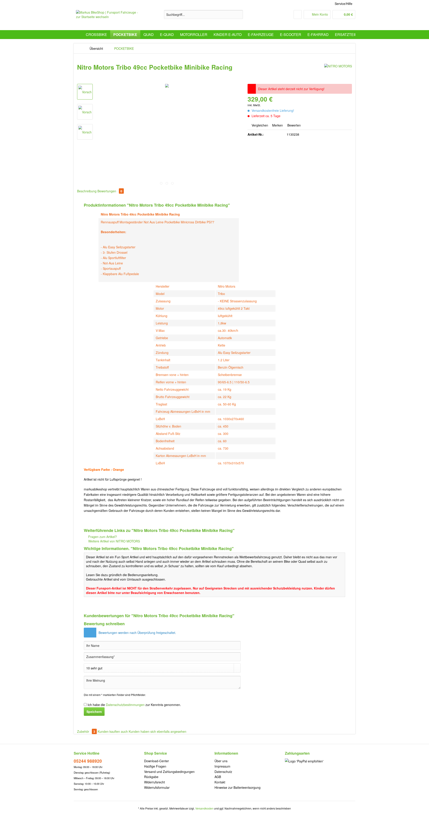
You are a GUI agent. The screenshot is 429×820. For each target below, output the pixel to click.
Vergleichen (259, 125)
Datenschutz (223, 771)
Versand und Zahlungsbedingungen (169, 771)
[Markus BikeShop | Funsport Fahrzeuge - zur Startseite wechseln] (109, 19)
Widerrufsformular (157, 787)
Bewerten (293, 125)
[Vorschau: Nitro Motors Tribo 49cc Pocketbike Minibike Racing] (85, 92)
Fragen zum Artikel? (102, 536)
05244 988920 (88, 761)
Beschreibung (87, 191)
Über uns (220, 761)
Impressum (222, 766)
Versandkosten (204, 808)
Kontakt (219, 782)
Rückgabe (151, 776)
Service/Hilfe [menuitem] (343, 3)
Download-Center (156, 761)
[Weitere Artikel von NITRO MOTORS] (338, 71)
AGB (217, 776)
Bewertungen (109, 191)
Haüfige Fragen (155, 766)
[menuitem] (203, 16)
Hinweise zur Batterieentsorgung (237, 787)
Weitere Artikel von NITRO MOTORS (113, 541)
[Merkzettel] (298, 14)
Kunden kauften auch (113, 731)
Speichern (94, 711)
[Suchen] (239, 14)
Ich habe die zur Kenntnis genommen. (134, 704)
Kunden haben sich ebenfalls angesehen (157, 731)
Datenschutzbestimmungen (125, 704)
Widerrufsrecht (154, 782)
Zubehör (86, 731)
